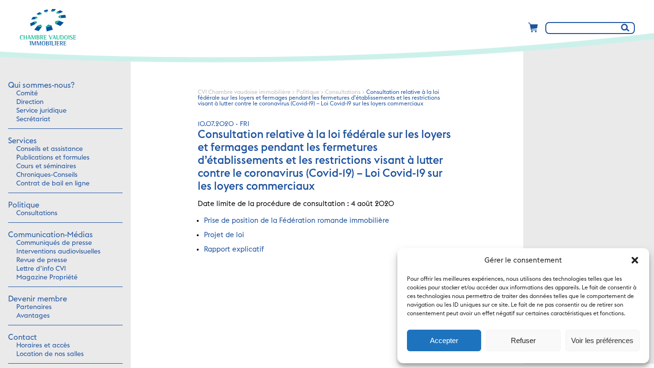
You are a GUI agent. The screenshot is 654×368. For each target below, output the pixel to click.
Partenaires (34, 307)
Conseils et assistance (49, 149)
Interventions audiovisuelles (58, 251)
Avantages (33, 315)
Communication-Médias (50, 235)
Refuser (523, 340)
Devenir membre (37, 299)
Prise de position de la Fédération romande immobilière (296, 220)
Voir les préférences (602, 340)
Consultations (36, 213)
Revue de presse (41, 260)
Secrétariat (33, 119)
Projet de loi (224, 235)
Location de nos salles (50, 354)
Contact (22, 337)
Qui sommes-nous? (41, 85)
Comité (27, 93)
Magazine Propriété (47, 277)
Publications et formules (53, 157)
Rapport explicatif (234, 249)
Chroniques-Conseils (47, 175)
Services (22, 141)
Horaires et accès (43, 345)
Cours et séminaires (46, 166)
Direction (30, 102)
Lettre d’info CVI (41, 268)
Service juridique (41, 110)
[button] (635, 260)
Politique (23, 205)
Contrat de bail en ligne (53, 183)
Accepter (444, 340)
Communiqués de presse (54, 243)
